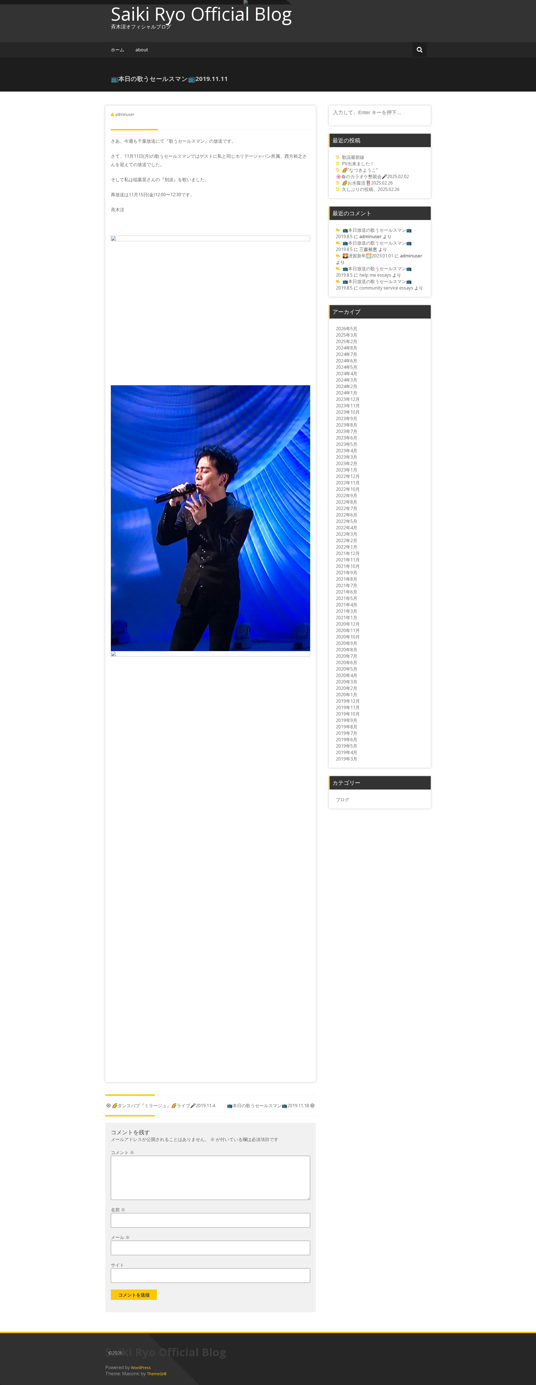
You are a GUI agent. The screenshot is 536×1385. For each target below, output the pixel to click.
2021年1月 (346, 617)
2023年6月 (346, 438)
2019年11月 (348, 707)
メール (120, 1237)
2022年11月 (348, 483)
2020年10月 (348, 637)
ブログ (342, 799)
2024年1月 (346, 393)
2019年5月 (346, 746)
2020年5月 (346, 669)
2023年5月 (346, 444)
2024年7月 (346, 354)
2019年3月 (346, 759)
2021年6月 (346, 592)
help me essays (375, 275)
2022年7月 (346, 508)
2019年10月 (348, 714)
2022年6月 (346, 515)
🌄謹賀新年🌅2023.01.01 (368, 256)
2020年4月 (346, 675)
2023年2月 (346, 463)
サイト (117, 1265)
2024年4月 (346, 373)
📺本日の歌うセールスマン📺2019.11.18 (268, 1105)
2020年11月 (348, 630)
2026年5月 (346, 329)
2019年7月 (346, 733)
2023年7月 (346, 431)
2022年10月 (348, 489)
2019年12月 (348, 701)
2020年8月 (346, 650)
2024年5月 (346, 367)
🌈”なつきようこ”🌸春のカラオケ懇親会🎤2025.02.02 (372, 173)
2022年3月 (346, 534)
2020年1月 (346, 695)
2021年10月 (348, 566)
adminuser (124, 114)
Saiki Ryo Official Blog (201, 13)
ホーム (117, 50)
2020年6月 (346, 662)
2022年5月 (346, 521)
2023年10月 (348, 412)
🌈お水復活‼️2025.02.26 (367, 183)
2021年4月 (346, 605)
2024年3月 (346, 380)
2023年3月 (346, 457)
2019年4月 (346, 752)
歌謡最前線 (353, 157)
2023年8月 (346, 425)
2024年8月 (346, 348)
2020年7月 (346, 656)
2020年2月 (346, 688)
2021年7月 (346, 585)
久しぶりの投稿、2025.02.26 (370, 189)
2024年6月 (346, 361)
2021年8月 (346, 579)
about (141, 50)
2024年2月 (346, 386)
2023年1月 (346, 470)
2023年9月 (346, 418)
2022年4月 (346, 528)
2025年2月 (346, 341)
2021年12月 (348, 553)
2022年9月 (346, 495)
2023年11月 (348, 406)
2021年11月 (348, 560)
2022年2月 (346, 540)
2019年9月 (346, 720)
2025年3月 (346, 335)
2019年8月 (346, 727)
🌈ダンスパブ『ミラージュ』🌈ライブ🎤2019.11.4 (163, 1105)
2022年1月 (346, 547)
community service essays (386, 288)
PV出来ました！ (358, 164)
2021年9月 (346, 573)
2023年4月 (346, 451)
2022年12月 (348, 476)
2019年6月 (346, 739)
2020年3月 (346, 682)
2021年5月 (346, 598)
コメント (122, 1152)
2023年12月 (348, 399)
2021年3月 (346, 611)
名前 (118, 1210)
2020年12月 (348, 624)
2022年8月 (346, 502)
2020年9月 (346, 643)
